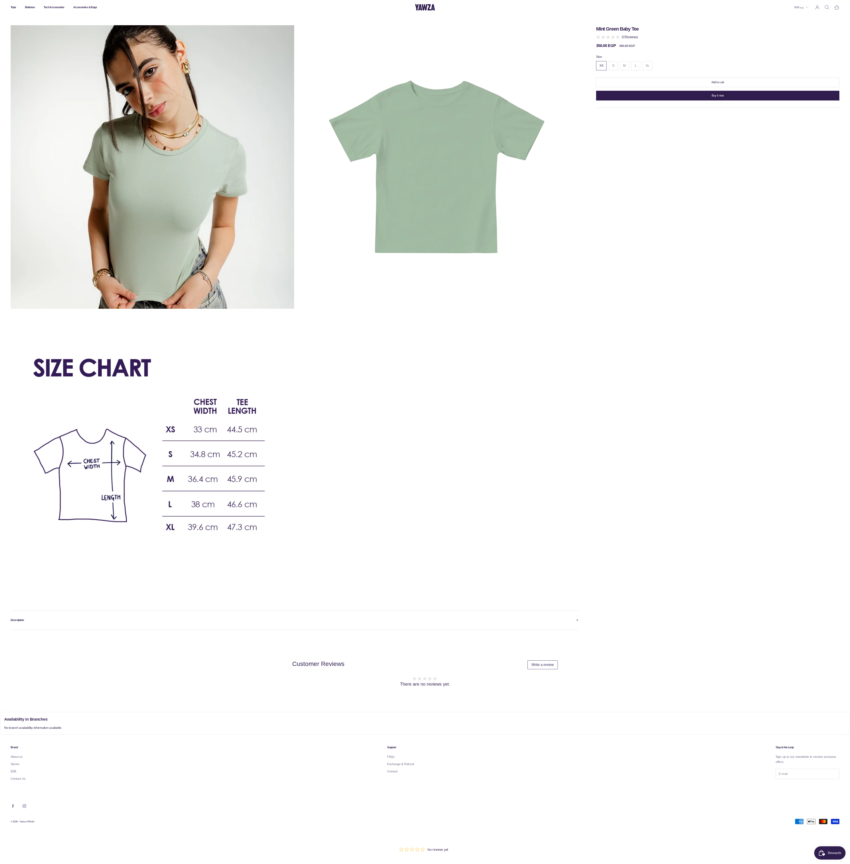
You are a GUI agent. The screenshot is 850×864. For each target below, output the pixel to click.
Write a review (542, 665)
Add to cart (717, 82)
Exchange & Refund (400, 764)
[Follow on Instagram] (24, 806)
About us (17, 756)
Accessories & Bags (85, 7)
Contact (392, 771)
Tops (13, 7)
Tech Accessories (54, 7)
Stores (15, 764)
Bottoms (30, 7)
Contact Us (18, 778)
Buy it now (718, 95)
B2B (13, 771)
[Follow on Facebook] (13, 806)
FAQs (391, 756)
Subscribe (788, 788)
